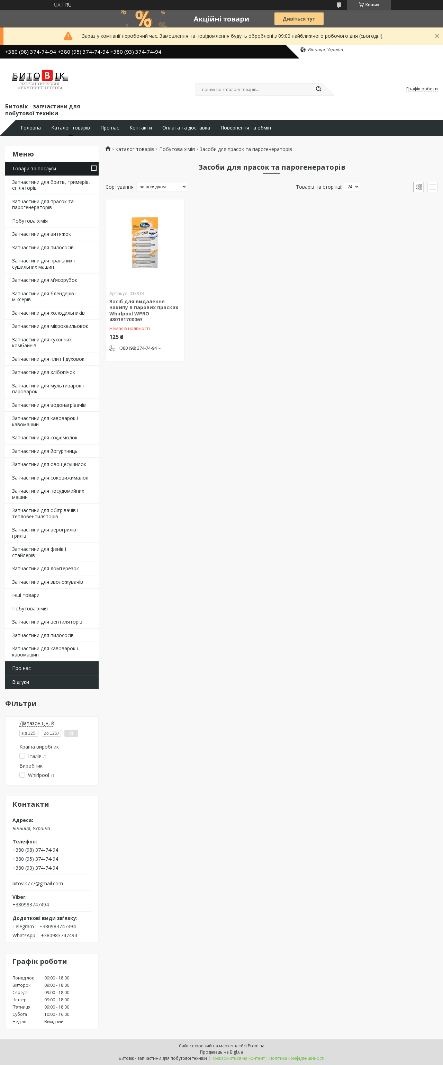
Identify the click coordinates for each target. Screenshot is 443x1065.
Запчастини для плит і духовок (48, 359)
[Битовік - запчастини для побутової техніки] (40, 79)
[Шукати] (318, 89)
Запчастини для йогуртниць (45, 451)
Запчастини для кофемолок (45, 437)
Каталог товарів (70, 127)
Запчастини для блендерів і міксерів (44, 296)
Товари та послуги (34, 168)
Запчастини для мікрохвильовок (50, 326)
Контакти (140, 127)
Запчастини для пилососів (43, 247)
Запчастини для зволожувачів (47, 582)
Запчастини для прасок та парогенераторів (43, 204)
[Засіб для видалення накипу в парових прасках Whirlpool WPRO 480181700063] (145, 242)
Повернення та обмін (245, 127)
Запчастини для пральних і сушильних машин (43, 263)
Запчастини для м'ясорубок (44, 280)
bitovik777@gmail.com (37, 883)
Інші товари (25, 595)
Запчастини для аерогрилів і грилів (45, 532)
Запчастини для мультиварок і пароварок (48, 388)
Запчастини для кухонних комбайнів (42, 342)
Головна (31, 127)
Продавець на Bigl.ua (221, 1052)
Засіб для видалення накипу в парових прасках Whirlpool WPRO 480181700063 (143, 310)
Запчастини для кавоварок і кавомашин (45, 421)
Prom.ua (256, 1046)
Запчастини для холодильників (48, 313)
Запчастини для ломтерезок (45, 568)
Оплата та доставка (186, 127)
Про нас (109, 127)
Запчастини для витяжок (41, 234)
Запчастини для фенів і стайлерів (39, 552)
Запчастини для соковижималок (50, 477)
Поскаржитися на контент (238, 1058)
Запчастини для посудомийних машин (48, 493)
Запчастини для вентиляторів (47, 621)
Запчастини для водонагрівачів (49, 405)
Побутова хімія (30, 220)
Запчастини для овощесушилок (49, 464)
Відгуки (20, 682)
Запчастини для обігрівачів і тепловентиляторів (45, 513)
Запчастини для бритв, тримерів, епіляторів (51, 185)
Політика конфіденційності (296, 1058)
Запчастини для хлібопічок (43, 372)
